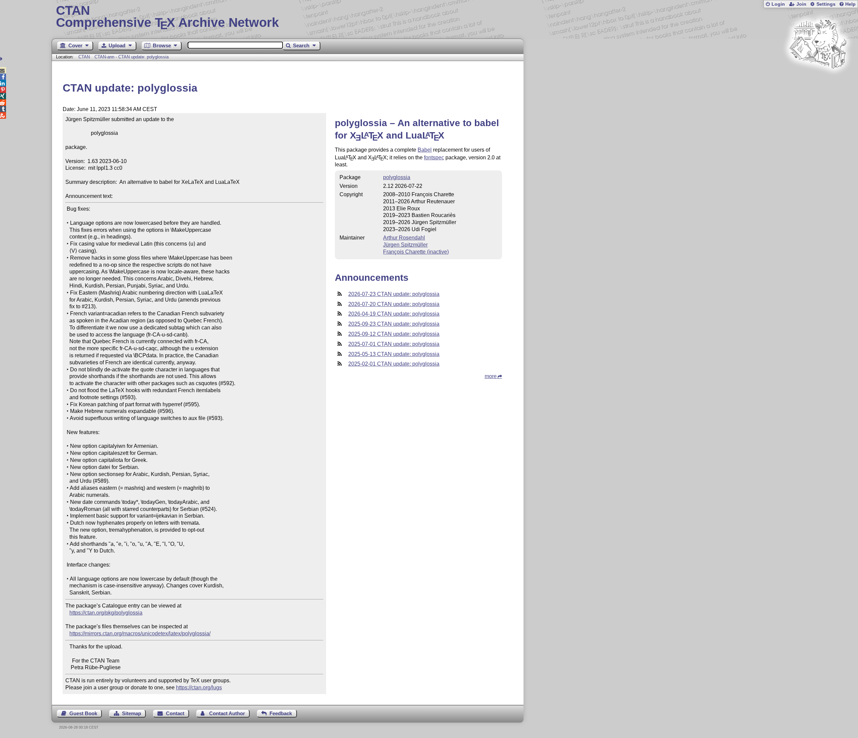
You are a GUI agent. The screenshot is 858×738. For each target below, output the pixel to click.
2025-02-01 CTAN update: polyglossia (393, 364)
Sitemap (131, 713)
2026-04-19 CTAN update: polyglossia (393, 314)
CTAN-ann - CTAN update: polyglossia (132, 56)
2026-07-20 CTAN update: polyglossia (393, 304)
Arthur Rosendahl (404, 238)
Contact (175, 713)
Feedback (280, 713)
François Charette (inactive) (416, 252)
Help (850, 4)
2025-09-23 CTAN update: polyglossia (393, 324)
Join (801, 4)
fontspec (434, 157)
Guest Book (83, 713)
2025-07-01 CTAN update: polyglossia (393, 344)
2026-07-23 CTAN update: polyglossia (393, 294)
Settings (826, 4)
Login (778, 4)
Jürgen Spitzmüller (405, 245)
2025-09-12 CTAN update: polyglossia (393, 334)
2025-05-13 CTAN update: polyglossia (393, 354)
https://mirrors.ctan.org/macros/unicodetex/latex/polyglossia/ (139, 633)
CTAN (84, 56)
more (491, 376)
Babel (425, 150)
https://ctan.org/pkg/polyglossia (105, 613)
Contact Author (227, 713)
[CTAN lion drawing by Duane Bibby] (817, 81)
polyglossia (396, 177)
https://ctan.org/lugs (199, 687)
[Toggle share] (2, 59)
